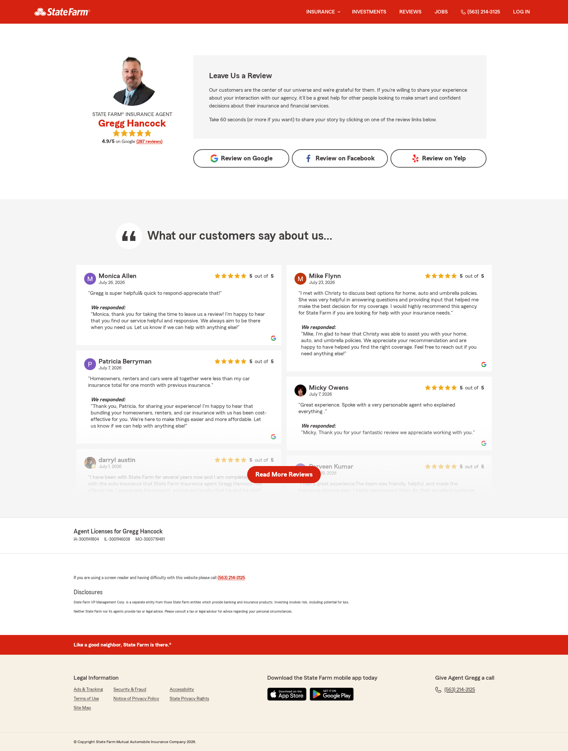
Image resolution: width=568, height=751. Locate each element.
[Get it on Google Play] (332, 694)
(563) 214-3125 (483, 11)
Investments (369, 11)
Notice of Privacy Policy (136, 698)
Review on (246, 158)
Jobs (441, 11)
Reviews (410, 11)
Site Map (82, 708)
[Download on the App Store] (287, 694)
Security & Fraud (129, 689)
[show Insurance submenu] (337, 12)
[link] (62, 11)
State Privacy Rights (189, 698)
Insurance (320, 11)
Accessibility (182, 689)
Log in (521, 11)
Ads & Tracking (88, 689)
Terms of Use (86, 698)
